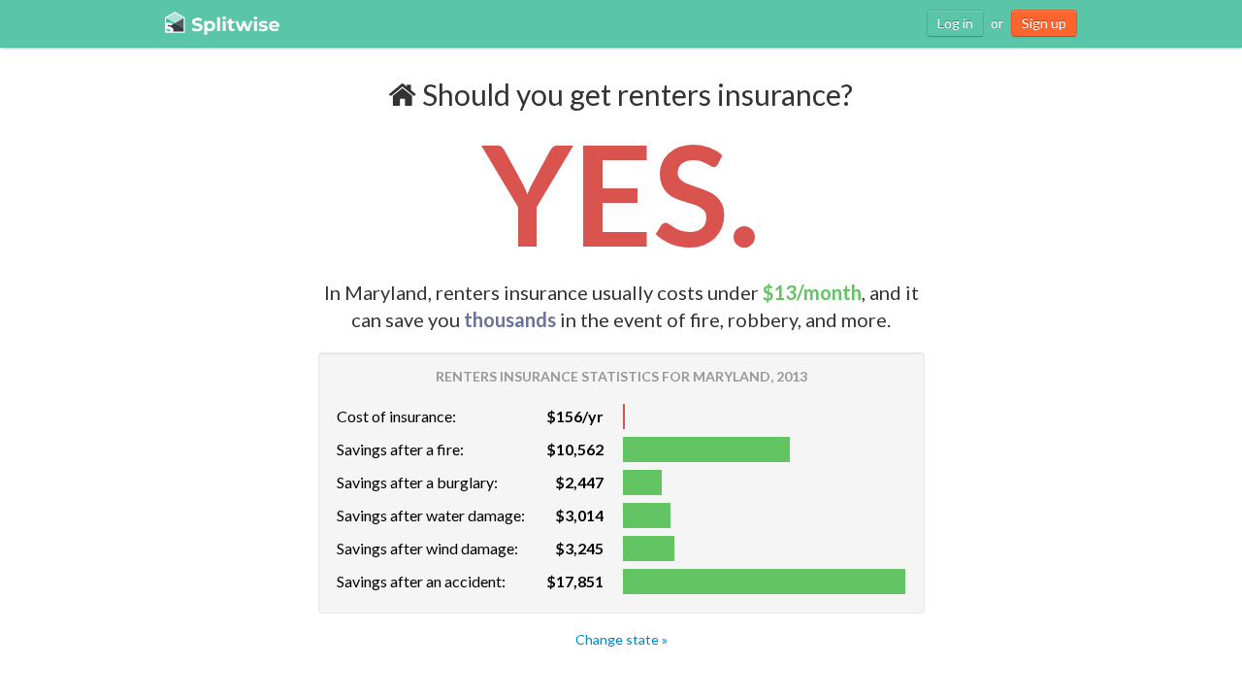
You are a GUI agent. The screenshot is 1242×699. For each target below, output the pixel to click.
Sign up (1044, 23)
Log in (955, 23)
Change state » (621, 639)
